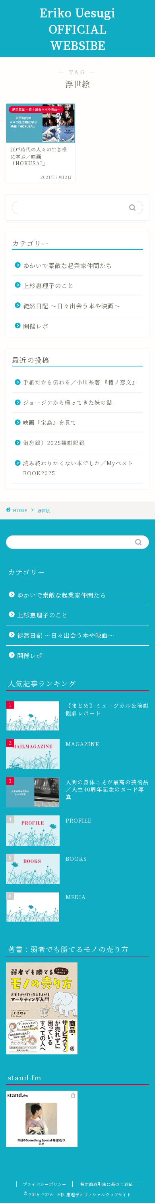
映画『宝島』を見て (50, 422)
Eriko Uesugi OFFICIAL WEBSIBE (77, 28)
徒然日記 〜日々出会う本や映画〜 (71, 306)
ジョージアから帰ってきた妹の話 (67, 402)
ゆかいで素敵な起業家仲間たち (67, 265)
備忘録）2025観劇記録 (54, 443)
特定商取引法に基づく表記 (106, 1184)
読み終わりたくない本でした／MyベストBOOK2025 (78, 468)
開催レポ (35, 326)
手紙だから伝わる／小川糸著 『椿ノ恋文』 (80, 382)
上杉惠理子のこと (48, 285)
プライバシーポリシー (44, 1184)
